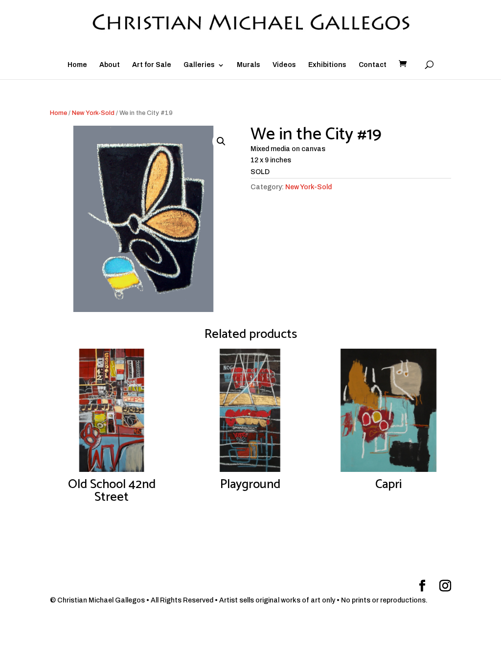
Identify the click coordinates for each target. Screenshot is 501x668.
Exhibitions (327, 65)
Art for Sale (151, 65)
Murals (248, 65)
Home (77, 65)
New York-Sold (93, 113)
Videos (284, 65)
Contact (373, 65)
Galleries (199, 65)
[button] (221, 141)
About (109, 65)
